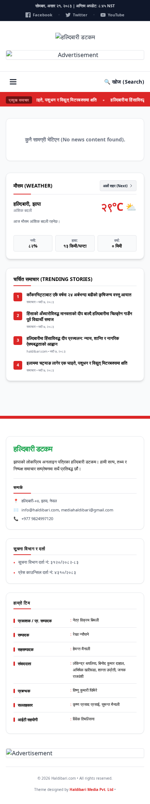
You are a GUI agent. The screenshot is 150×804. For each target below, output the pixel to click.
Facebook (42, 14)
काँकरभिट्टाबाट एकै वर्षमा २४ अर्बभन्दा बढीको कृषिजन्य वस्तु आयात (79, 295)
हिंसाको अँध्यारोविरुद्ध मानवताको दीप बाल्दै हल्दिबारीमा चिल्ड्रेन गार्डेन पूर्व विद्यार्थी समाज (79, 316)
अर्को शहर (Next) (115, 185)
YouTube (116, 14)
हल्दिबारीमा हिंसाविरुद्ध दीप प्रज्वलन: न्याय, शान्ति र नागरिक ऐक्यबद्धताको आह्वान (73, 341)
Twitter (80, 14)
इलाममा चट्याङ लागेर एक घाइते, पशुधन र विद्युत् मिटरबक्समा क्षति (77, 363)
